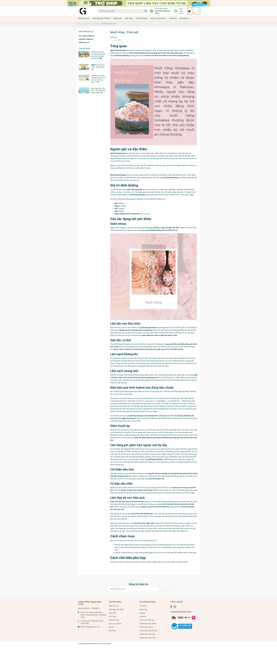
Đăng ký (181, 13)
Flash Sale (112, 613)
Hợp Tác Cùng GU (115, 624)
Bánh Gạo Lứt (113, 606)
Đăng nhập (181, 10)
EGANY (95, 643)
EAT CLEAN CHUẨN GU (86, 36)
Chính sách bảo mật (147, 620)
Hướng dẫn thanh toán (148, 638)
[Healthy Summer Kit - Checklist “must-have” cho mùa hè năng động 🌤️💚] (84, 78)
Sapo (109, 643)
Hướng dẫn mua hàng (147, 634)
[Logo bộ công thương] (181, 626)
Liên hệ (111, 627)
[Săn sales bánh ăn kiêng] (138, 3)
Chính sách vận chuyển (148, 624)
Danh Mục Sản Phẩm (116, 609)
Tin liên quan (84, 48)
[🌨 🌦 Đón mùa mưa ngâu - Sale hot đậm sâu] (84, 67)
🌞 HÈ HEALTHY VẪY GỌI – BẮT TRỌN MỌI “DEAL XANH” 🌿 (98, 91)
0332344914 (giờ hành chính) (162, 12)
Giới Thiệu (112, 617)
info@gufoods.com (92, 627)
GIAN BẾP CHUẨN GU (86, 39)
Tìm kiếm (143, 606)
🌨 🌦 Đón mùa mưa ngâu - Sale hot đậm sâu (98, 67)
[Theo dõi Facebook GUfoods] (171, 606)
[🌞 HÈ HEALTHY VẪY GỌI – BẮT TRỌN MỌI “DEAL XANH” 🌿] (84, 90)
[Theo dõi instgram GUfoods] (175, 606)
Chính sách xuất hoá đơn (148, 631)
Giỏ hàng (143, 617)
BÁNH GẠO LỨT (84, 42)
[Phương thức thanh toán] (183, 617)
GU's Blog (112, 631)
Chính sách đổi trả (146, 627)
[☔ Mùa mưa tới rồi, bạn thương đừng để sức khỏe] (84, 54)
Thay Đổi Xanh (114, 620)
